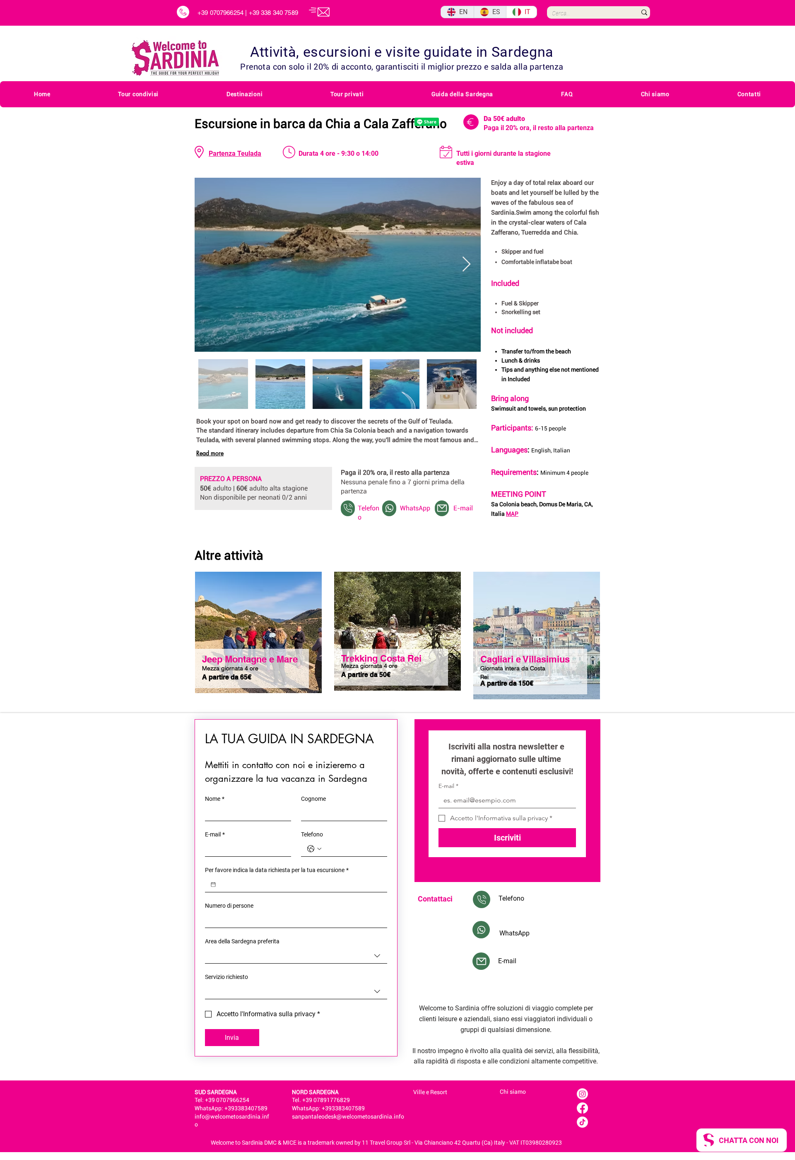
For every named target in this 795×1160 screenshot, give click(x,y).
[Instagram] (582, 1094)
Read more (210, 453)
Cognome (313, 798)
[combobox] (296, 956)
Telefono (312, 834)
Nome (214, 798)
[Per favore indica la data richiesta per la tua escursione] (213, 884)
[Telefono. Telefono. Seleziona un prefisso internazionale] (314, 849)
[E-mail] (442, 508)
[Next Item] (466, 264)
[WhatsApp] (389, 508)
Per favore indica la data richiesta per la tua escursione (277, 870)
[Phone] (348, 508)
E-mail (215, 834)
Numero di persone (229, 905)
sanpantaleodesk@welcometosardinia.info (348, 1116)
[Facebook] (582, 1108)
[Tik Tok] (582, 1122)
